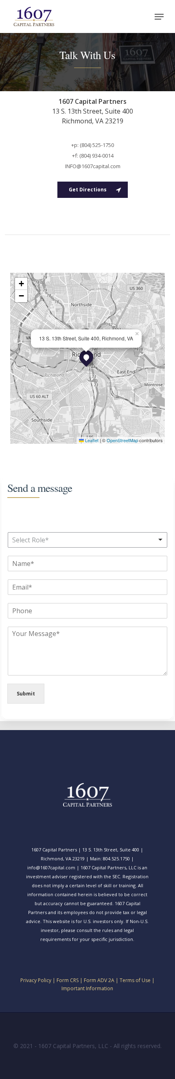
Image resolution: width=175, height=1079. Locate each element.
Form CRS (68, 980)
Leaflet (91, 440)
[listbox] (87, 540)
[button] (159, 17)
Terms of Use (135, 980)
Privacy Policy (35, 980)
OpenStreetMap (122, 440)
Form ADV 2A (99, 980)
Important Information (87, 988)
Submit (26, 693)
